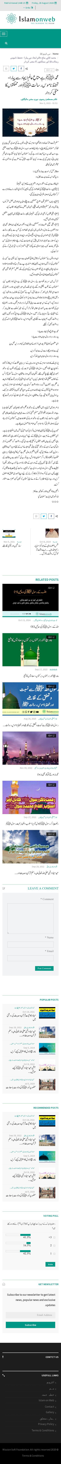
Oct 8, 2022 (29, 1064)
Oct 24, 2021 (29, 1011)
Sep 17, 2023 (41, 669)
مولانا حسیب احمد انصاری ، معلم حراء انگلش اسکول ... (22, 1043)
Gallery (50, 1412)
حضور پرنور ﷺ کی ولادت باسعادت (21, 1087)
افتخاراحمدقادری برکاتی (52, 866)
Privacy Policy (46, 1424)
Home (56, 53)
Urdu (28, 7)
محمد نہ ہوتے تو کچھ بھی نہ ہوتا (48, 774)
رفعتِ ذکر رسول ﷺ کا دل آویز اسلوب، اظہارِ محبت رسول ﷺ (32, 823)
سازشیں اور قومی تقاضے (11, 546)
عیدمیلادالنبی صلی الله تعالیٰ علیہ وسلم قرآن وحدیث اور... (37, 873)
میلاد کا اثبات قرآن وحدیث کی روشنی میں (21, 1017)
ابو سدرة (55, 542)
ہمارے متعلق (47, 1418)
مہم (51, 1388)
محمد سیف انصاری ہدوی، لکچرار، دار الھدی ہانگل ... (45, 620)
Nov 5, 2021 (9, 541)
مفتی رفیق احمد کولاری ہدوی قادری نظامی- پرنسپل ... (22, 1079)
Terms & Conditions (43, 1430)
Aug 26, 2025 (30, 718)
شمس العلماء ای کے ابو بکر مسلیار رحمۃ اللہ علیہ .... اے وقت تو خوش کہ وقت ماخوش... (46, 550)
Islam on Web (46, 1400)
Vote (50, 1264)
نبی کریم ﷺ (45, 53)
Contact (49, 1406)
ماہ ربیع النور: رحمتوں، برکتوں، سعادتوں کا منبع (41, 676)
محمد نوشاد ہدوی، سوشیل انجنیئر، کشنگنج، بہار (24, 1007)
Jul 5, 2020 (30, 1083)
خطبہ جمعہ (47, 1395)
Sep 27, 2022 (30, 817)
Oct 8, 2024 (45, 541)
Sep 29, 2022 (38, 866)
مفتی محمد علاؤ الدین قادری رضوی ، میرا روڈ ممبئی (46, 768)
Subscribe (30, 1325)
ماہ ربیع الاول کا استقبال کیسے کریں (23, 1051)
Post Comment (44, 968)
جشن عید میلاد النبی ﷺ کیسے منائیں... (24, 1070)
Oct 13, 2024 (24, 620)
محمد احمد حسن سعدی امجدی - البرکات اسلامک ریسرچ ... (21, 1060)
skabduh (53, 669)
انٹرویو (50, 1382)
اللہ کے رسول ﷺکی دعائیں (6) (45, 626)
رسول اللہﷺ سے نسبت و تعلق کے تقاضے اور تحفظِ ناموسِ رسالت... (31, 725)
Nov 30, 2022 (26, 767)
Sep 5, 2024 (29, 1047)
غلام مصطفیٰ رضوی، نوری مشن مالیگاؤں (39, 99)
